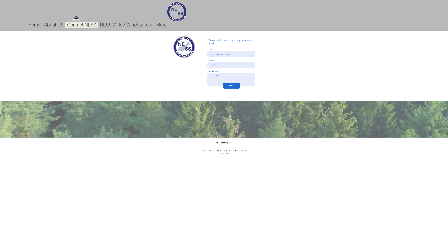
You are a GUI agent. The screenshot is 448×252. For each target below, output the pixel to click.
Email (210, 49)
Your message (213, 71)
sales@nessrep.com (224, 143)
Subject (211, 60)
